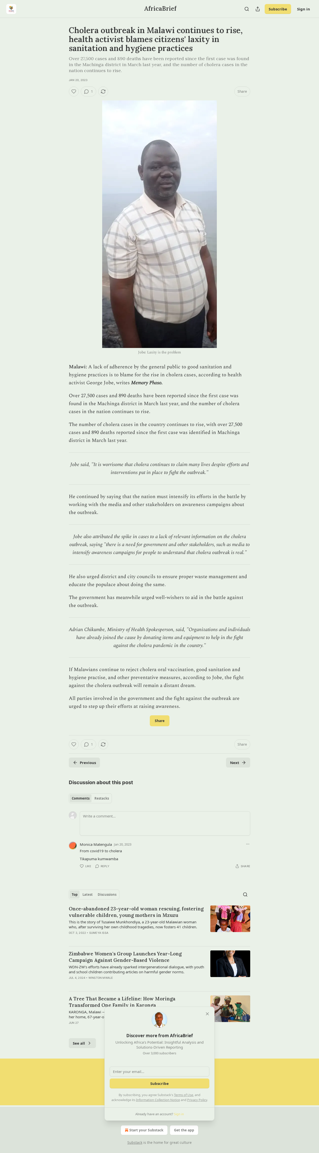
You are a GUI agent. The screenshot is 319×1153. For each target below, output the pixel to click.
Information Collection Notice (158, 1100)
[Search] (247, 9)
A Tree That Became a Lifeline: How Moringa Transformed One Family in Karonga (122, 1002)
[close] (207, 1014)
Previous (88, 762)
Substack (134, 1142)
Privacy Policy (197, 1100)
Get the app (184, 1130)
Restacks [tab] (101, 798)
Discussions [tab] (107, 894)
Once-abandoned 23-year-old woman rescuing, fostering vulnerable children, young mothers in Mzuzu (136, 912)
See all (79, 1043)
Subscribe (278, 8)
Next (234, 762)
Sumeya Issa (98, 933)
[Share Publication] (258, 9)
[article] (159, 923)
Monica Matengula (96, 844)
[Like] (74, 91)
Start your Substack (146, 1130)
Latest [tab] (87, 894)
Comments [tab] (80, 798)
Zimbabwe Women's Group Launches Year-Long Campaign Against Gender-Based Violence (125, 957)
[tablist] (90, 798)
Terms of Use (183, 1095)
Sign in (303, 8)
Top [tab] (75, 894)
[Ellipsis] (248, 844)
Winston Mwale (100, 978)
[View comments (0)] (117, 984)
